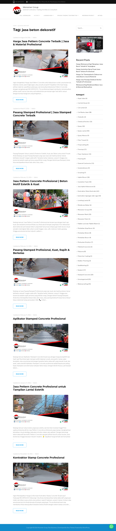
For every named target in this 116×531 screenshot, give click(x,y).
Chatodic (81, 117)
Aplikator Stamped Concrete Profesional (39, 318)
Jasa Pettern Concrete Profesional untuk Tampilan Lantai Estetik (39, 388)
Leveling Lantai (83, 200)
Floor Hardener (83, 154)
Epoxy (80, 126)
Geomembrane (83, 168)
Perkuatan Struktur (84, 242)
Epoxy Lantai (82, 131)
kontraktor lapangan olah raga (88, 196)
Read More (20, 99)
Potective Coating (84, 256)
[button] (111, 526)
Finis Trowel (82, 140)
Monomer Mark (83, 214)
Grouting (81, 172)
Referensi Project (88, 15)
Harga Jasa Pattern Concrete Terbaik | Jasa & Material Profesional (41, 43)
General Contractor (84, 163)
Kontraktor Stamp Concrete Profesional (38, 457)
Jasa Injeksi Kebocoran (85, 186)
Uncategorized (83, 279)
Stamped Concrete (84, 274)
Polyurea (81, 251)
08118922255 (19, 2)
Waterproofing (83, 284)
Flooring (80, 159)
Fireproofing (82, 145)
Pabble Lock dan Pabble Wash (88, 223)
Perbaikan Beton (83, 233)
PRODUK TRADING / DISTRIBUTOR (67, 15)
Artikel (100, 15)
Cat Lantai (81, 107)
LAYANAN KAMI (48, 15)
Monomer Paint (83, 219)
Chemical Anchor (83, 121)
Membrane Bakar (83, 205)
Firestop (80, 149)
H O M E (36, 15)
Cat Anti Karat (82, 103)
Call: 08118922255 (24, 15)
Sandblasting (82, 265)
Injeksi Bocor (82, 177)
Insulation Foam (83, 182)
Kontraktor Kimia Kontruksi (87, 191)
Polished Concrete (84, 247)
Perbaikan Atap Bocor (85, 228)
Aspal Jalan (81, 98)
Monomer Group (30, 7)
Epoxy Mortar (82, 135)
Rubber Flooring (83, 261)
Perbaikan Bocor (83, 237)
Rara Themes (71, 527)
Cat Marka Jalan (83, 112)
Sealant (80, 270)
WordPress (86, 527)
